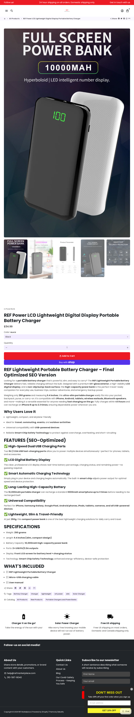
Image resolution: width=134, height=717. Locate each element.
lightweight (46, 594)
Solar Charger (79, 594)
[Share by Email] (129, 18)
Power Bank (9, 309)
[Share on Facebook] (119, 18)
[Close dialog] (131, 689)
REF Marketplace (24, 712)
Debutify (60, 712)
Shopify (45, 712)
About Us (60, 668)
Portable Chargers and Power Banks (61, 600)
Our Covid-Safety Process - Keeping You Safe (65, 680)
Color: (10, 332)
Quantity (8, 342)
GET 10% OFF (109, 710)
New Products (36, 600)
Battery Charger (21, 594)
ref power (59, 594)
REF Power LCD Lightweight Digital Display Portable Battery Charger (51, 18)
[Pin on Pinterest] (124, 18)
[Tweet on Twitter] (121, 18)
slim (67, 594)
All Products (14, 18)
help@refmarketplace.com (19, 673)
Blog (58, 673)
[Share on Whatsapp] (126, 18)
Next (126, 132)
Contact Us (62, 664)
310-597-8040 (13, 677)
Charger (34, 594)
